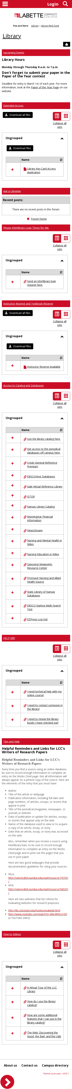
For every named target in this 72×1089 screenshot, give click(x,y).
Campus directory (55, 1065)
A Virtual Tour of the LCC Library (42, 989)
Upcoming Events (13, 52)
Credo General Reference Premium (42, 464)
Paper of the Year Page (45, 87)
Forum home (39, 219)
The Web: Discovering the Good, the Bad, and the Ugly (44, 1034)
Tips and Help (11, 741)
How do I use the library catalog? (41, 1003)
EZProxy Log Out (37, 619)
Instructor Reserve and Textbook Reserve (28, 303)
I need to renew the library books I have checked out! (43, 720)
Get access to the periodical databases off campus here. (43, 450)
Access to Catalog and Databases (23, 385)
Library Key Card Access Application (41, 170)
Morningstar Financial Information (40, 518)
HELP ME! (9, 638)
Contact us (29, 1065)
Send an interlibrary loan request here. (41, 283)
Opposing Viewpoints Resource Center (39, 566)
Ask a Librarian (12, 191)
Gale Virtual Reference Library (44, 486)
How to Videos (12, 934)
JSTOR (31, 496)
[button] (18, 115)
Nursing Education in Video (43, 554)
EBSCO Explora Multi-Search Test (44, 607)
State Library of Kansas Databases (41, 593)
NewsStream (35, 530)
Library (35, 25)
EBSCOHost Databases (41, 476)
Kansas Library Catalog (41, 506)
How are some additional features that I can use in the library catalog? (44, 1018)
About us (10, 1065)
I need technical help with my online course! (44, 693)
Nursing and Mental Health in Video (44, 542)
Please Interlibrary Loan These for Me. (26, 228)
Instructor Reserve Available (43, 366)
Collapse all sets (59, 125)
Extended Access (13, 105)
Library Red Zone (50, 25)
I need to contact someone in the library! (45, 707)
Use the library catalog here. (44, 439)
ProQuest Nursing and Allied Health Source (44, 579)
